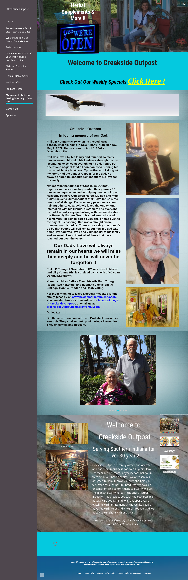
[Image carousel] (118, 373)
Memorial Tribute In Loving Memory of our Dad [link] (19, 98)
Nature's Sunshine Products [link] (16, 68)
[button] (184, 4)
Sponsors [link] (11, 115)
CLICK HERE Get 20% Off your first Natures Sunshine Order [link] (19, 57)
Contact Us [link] (12, 108)
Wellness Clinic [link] (14, 82)
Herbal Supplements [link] (17, 76)
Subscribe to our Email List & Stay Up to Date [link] (18, 30)
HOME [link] (9, 22)
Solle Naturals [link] (13, 47)
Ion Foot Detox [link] (14, 88)
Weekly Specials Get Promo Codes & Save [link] (17, 39)
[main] (78, 12)
